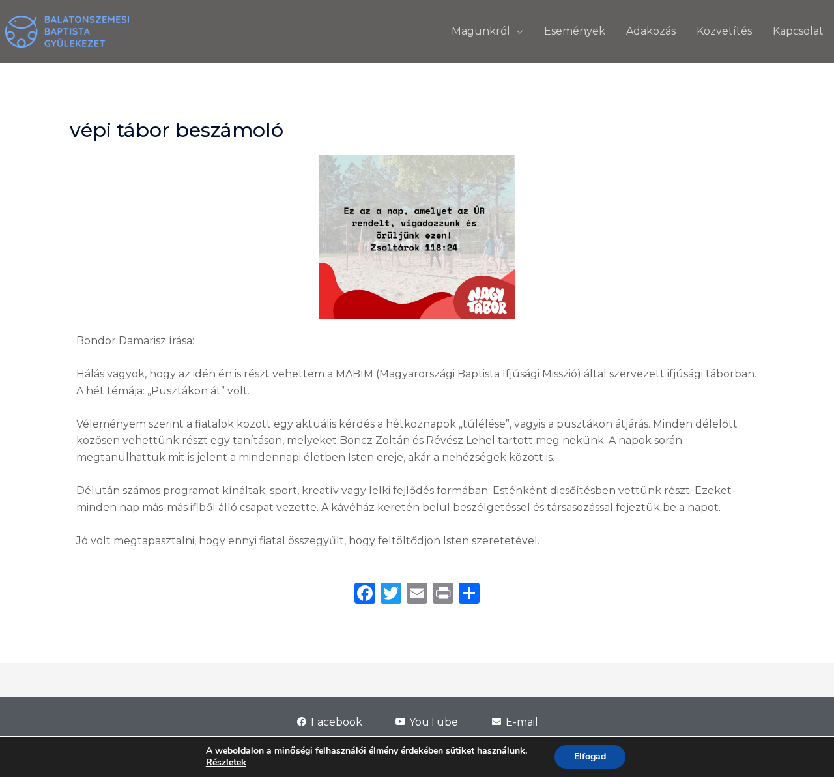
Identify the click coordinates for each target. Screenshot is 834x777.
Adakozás (651, 31)
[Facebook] (365, 595)
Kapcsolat (798, 31)
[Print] (443, 595)
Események (574, 31)
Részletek (226, 763)
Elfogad (590, 756)
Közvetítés (724, 31)
